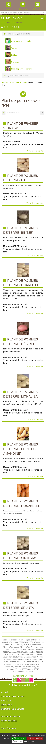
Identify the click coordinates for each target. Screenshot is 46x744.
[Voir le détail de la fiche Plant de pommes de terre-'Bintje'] (23, 217)
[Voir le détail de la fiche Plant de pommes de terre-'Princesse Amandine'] (23, 433)
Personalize (17, 741)
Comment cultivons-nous (13, 696)
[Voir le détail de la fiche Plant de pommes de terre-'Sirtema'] (23, 543)
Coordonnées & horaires (12, 709)
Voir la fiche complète (35, 151)
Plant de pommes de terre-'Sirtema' (20, 556)
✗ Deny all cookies (35, 738)
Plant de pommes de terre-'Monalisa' (20, 394)
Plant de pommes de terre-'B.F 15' (20, 178)
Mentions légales (9, 720)
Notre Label (6, 705)
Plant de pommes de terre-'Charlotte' (22, 283)
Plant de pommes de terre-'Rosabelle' (22, 503)
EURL (12, 20)
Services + (6, 700)
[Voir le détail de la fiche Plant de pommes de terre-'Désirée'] (23, 328)
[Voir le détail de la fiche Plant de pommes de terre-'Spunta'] (23, 592)
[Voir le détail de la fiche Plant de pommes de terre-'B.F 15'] (23, 165)
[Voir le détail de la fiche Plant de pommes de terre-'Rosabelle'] (23, 490)
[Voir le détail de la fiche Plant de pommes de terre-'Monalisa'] (23, 381)
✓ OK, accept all (18, 738)
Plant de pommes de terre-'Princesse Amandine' (21, 449)
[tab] (23, 34)
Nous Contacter (8, 728)
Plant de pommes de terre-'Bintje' (20, 230)
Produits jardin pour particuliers (15, 82)
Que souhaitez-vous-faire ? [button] (18, 76)
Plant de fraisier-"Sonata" (21, 126)
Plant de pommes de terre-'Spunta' (20, 605)
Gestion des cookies (10, 716)
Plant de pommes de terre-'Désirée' (20, 342)
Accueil (4, 692)
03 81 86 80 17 (11, 27)
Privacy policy (29, 741)
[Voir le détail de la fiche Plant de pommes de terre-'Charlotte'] (23, 270)
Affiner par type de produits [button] (18, 34)
